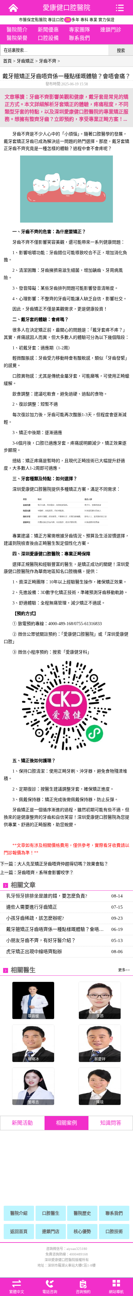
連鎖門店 (50, 1231)
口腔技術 (114, 1231)
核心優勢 (82, 1231)
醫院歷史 (82, 1213)
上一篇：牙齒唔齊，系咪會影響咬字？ (37, 872)
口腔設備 (48, 38)
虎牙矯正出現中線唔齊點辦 (34, 951)
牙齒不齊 (47, 61)
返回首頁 (19, 1231)
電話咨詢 (49, 1292)
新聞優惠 (48, 30)
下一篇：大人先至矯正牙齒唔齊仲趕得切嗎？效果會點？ (54, 864)
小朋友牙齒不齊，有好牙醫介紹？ (41, 940)
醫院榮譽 (17, 38)
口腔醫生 (50, 1213)
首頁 (7, 61)
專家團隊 (79, 30)
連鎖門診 (110, 30)
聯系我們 (79, 38)
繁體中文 (16, 1292)
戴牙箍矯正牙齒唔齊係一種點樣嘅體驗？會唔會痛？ (57, 929)
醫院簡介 (17, 30)
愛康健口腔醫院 (66, 7)
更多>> (124, 970)
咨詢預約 (83, 1292)
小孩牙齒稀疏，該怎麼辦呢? (35, 918)
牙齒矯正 (25, 61)
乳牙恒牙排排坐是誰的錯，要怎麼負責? (46, 895)
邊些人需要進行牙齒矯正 (31, 907)
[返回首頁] (13, 7)
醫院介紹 (19, 1213)
